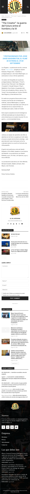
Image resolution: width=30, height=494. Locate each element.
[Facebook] (8, 36)
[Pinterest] (15, 36)
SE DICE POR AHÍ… (15, 234)
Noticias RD (5, 462)
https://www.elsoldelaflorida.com (15, 220)
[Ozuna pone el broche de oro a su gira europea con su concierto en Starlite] (6, 244)
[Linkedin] (19, 36)
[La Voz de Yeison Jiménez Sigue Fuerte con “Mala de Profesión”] (6, 252)
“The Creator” (9, 69)
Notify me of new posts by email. (11, 295)
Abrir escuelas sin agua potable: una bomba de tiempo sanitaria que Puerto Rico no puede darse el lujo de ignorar (14, 384)
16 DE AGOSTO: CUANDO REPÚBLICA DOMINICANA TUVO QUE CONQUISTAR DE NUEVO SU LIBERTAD (14, 378)
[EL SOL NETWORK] (3, 33)
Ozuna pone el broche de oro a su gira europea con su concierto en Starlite (19, 243)
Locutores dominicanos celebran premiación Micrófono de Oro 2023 (22, 195)
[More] (23, 36)
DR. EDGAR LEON (6, 372)
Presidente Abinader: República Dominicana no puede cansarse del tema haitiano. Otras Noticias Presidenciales (8, 197)
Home (3, 16)
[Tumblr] (16, 223)
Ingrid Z (3, 377)
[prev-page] (3, 257)
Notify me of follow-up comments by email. (14, 293)
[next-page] (5, 257)
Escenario (7, 16)
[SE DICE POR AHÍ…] (6, 236)
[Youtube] (22, 223)
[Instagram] (10, 223)
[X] (12, 36)
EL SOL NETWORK (7, 32)
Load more (14, 363)
